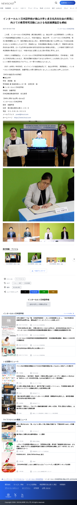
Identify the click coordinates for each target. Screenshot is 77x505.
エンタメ (15, 8)
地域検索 (8, 8)
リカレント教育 (17, 283)
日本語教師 (27, 283)
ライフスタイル (20, 279)
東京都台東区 (16, 287)
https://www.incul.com (22, 118)
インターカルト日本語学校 (65, 29)
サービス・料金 (18, 484)
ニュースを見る (68, 313)
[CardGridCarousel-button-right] (74, 259)
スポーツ (23, 8)
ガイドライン (26, 488)
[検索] (56, 3)
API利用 (36, 488)
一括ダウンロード (39, 271)
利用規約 (62, 484)
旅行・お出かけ (57, 8)
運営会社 (7, 484)
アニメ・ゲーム (33, 8)
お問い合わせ (46, 488)
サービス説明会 (31, 484)
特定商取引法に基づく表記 (48, 484)
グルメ (66, 8)
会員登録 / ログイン (67, 3)
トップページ (8, 479)
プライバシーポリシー (12, 488)
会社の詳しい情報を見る (38, 304)
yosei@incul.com (22, 114)
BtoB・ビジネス (45, 8)
